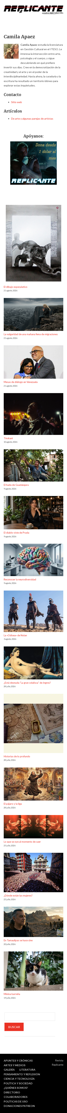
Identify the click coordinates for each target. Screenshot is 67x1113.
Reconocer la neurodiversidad (20, 579)
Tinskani (8, 438)
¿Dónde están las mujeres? (18, 895)
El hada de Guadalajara (16, 484)
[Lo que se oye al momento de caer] (33, 827)
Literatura (27, 1069)
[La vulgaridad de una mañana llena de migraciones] (33, 315)
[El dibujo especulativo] (33, 244)
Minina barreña (12, 994)
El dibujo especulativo (15, 286)
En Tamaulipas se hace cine (18, 940)
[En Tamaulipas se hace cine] (33, 922)
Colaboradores (15, 1096)
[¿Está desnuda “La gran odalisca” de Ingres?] (33, 663)
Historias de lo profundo (17, 756)
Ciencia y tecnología (19, 1078)
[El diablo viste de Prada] (33, 513)
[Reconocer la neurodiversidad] (33, 560)
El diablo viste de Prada (16, 532)
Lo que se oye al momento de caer (22, 841)
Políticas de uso (16, 1101)
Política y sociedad (18, 1083)
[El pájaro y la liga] (33, 784)
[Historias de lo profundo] (33, 724)
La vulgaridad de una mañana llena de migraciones (31, 334)
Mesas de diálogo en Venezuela (21, 382)
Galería (9, 1069)
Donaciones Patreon (19, 1105)
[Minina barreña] (33, 971)
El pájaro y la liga (13, 803)
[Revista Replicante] (33, 10)
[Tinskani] (33, 414)
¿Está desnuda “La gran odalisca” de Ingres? (27, 682)
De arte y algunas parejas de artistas (32, 118)
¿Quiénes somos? (16, 1087)
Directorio (12, 1092)
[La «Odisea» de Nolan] (33, 612)
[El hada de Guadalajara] (33, 466)
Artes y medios (14, 1065)
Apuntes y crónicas (18, 1060)
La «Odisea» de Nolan (15, 635)
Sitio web (16, 102)
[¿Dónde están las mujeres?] (33, 873)
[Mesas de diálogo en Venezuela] (33, 362)
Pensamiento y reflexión (22, 1074)
